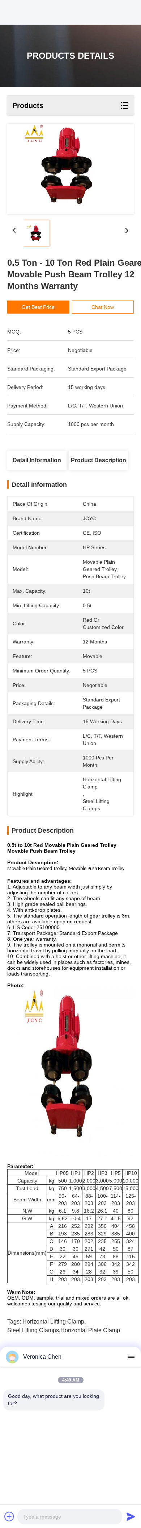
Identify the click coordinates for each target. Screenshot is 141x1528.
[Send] (131, 1516)
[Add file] (9, 1516)
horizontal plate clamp (90, 1330)
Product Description (98, 460)
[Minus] (131, 1357)
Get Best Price (38, 307)
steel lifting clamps (33, 1330)
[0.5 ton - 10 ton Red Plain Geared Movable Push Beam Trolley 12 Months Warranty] (70, 169)
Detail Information (37, 460)
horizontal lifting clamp (53, 1321)
